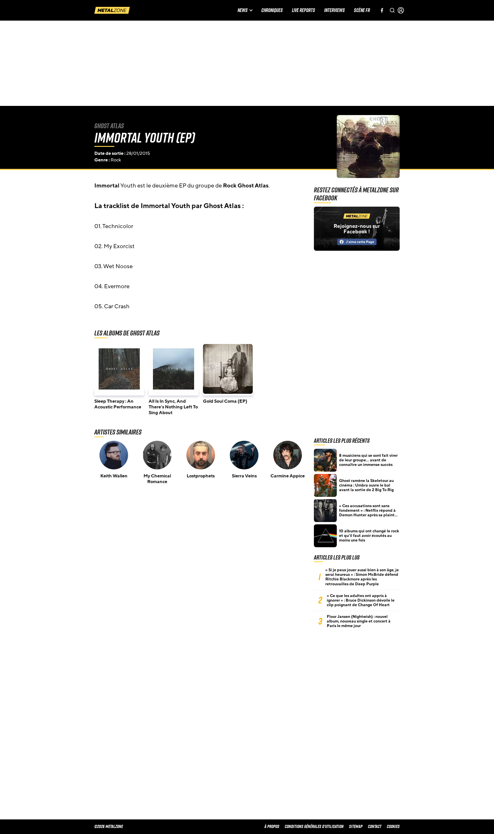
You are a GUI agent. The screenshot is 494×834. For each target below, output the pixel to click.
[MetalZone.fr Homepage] (112, 10)
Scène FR (362, 10)
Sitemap (355, 826)
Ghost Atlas (109, 126)
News (243, 10)
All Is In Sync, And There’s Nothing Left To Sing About (173, 407)
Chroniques (272, 10)
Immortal (106, 185)
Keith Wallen (114, 476)
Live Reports (303, 10)
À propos (271, 826)
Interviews (334, 10)
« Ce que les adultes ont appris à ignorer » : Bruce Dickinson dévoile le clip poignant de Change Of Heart (361, 600)
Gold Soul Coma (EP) (225, 401)
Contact (374, 826)
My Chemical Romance (157, 479)
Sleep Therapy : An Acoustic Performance (117, 404)
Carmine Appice (287, 476)
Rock (116, 160)
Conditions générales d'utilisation (314, 826)
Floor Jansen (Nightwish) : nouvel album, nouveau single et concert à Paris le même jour (359, 621)
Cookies (393, 826)
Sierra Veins (244, 476)
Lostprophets (201, 476)
